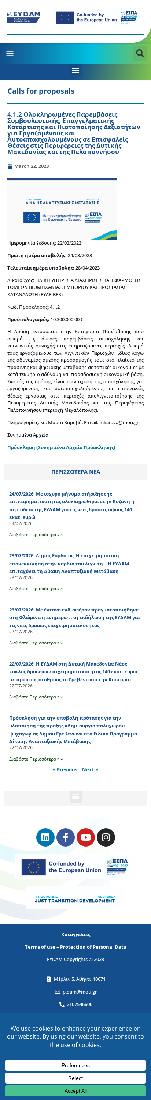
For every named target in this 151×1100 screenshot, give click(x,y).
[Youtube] (86, 837)
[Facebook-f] (65, 837)
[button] (10, 53)
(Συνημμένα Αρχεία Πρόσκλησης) (75, 447)
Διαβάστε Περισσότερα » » (36, 534)
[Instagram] (106, 837)
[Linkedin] (45, 837)
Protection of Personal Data (93, 946)
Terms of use (40, 946)
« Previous (65, 769)
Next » (90, 769)
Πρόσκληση (21, 447)
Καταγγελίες (75, 934)
